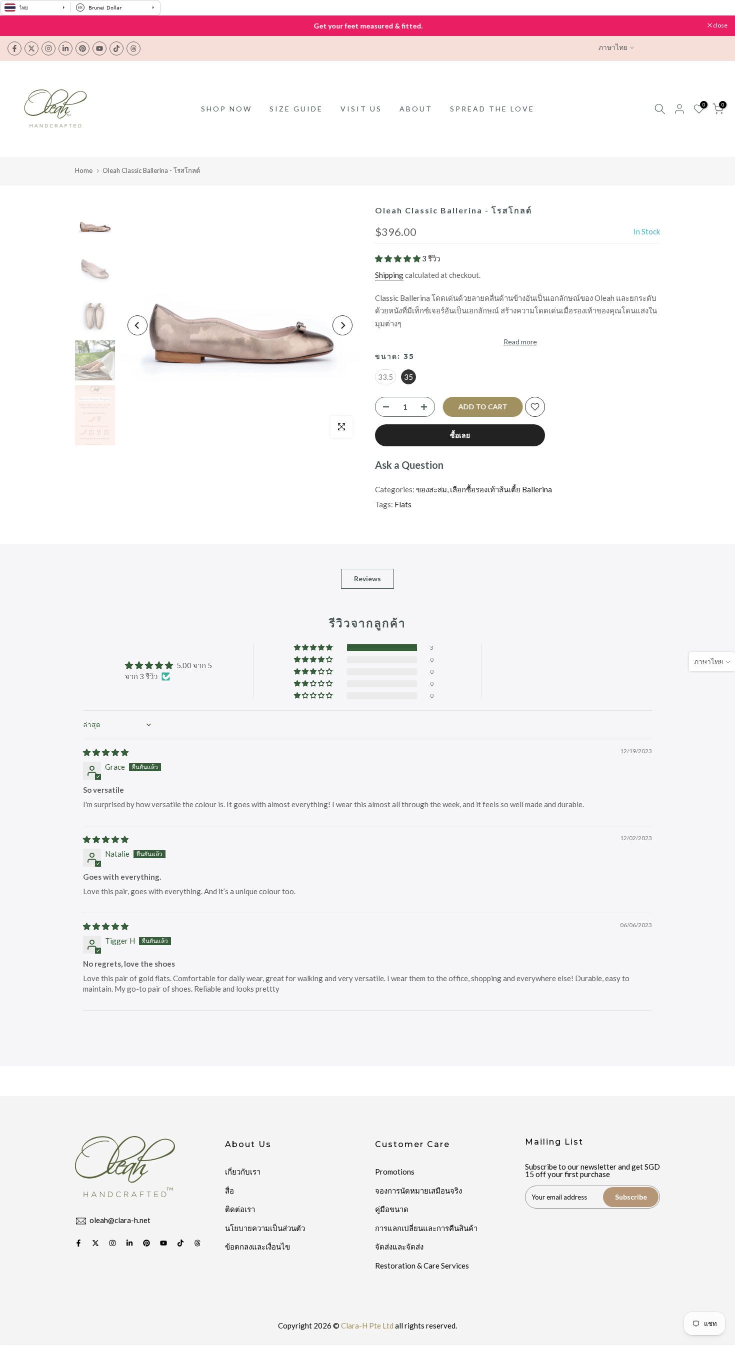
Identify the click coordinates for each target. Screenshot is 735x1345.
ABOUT (416, 108)
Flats (403, 504)
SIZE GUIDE (296, 108)
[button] (398, 258)
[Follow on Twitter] (31, 48)
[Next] (342, 325)
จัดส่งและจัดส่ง (399, 1246)
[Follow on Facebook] (15, 48)
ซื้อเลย (460, 435)
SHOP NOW (226, 108)
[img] (105, 752)
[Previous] (138, 325)
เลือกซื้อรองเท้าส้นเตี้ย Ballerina (501, 489)
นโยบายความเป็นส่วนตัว (265, 1228)
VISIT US (361, 108)
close (20, 25)
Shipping (389, 274)
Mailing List (554, 1142)
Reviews (367, 578)
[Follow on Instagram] (49, 48)
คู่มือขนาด (391, 1209)
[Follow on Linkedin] (65, 48)
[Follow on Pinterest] (83, 48)
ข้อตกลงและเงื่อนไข (257, 1246)
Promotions (394, 1171)
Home (83, 170)
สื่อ (229, 1190)
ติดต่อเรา (240, 1209)
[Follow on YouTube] (99, 48)
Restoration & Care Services (422, 1265)
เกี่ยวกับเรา (242, 1171)
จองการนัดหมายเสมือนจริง (418, 1190)
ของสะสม (431, 489)
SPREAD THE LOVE (492, 108)
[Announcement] (367, 26)
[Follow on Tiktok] (117, 48)
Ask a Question (409, 465)
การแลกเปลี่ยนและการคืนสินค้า (426, 1228)
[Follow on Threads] (133, 48)
